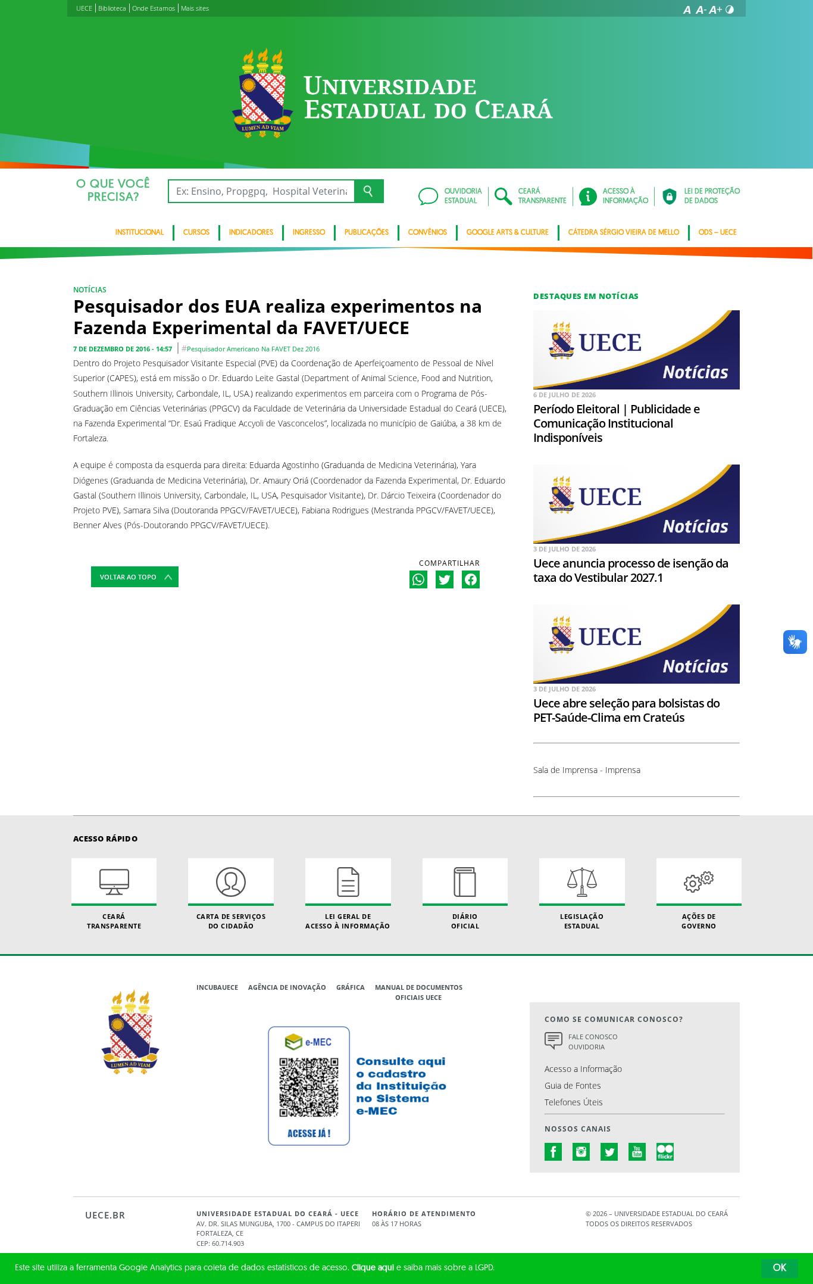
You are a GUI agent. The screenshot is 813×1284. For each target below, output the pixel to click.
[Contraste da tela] (730, 9)
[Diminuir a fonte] (701, 9)
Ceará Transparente (114, 921)
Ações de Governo (699, 921)
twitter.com (609, 1152)
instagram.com (581, 1152)
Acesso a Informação (583, 1068)
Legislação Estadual (582, 921)
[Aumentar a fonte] (715, 9)
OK (779, 1268)
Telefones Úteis (574, 1102)
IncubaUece (217, 987)
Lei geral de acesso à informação (347, 921)
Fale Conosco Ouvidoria (593, 1041)
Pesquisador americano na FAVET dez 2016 (253, 348)
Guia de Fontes (573, 1085)
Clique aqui (373, 1268)
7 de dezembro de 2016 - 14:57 (122, 348)
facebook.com (553, 1152)
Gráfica (350, 987)
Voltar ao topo (128, 576)
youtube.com (637, 1152)
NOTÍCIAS (90, 290)
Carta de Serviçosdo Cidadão (231, 921)
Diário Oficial (465, 921)
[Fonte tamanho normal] (687, 9)
